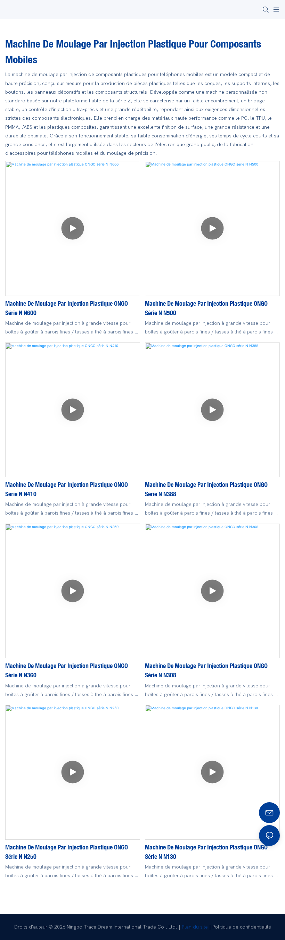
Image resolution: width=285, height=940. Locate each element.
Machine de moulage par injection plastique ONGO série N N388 (206, 489)
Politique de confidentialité (241, 927)
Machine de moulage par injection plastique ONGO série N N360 (66, 670)
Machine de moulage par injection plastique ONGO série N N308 (206, 670)
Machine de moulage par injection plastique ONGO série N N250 (66, 851)
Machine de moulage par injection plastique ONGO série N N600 (66, 307)
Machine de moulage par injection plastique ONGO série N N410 (66, 489)
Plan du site (195, 927)
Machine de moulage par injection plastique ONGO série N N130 (206, 851)
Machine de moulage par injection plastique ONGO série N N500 (206, 307)
